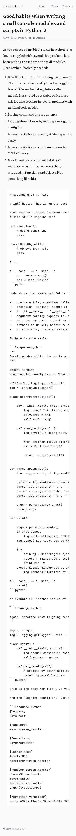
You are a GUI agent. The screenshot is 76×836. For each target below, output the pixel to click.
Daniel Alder (13, 6)
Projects (68, 6)
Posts (54, 6)
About (43, 6)
